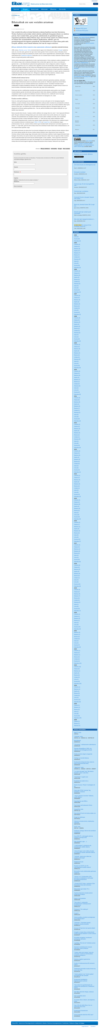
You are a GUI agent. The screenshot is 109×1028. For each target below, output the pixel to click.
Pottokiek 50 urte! (78, 861)
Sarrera (16, 9)
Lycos (25, 50)
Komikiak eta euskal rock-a (81, 781)
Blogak (25, 9)
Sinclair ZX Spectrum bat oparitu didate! (84, 928)
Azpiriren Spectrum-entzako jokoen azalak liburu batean (83, 893)
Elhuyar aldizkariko (17, 47)
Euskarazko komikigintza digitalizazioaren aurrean (80, 980)
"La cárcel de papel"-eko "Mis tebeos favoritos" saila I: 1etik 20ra (84, 772)
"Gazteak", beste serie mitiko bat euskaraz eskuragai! (82, 857)
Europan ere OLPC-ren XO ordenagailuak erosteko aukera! (82, 866)
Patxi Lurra (77, 62)
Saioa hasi (94, 0)
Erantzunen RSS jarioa (82, 30)
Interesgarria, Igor (78, 178)
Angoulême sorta (78, 809)
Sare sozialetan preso (80, 995)
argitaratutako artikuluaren (44, 47)
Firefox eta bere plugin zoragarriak (83, 754)
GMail (35, 122)
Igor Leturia (89, 140)
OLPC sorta (77, 826)
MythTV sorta (77, 732)
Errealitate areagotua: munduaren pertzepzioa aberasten (83, 938)
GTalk (39, 122)
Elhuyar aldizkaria (45, 148)
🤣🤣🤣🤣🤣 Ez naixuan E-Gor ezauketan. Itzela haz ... (82, 225)
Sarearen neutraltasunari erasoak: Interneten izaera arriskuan (83, 947)
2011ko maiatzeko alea (29, 47)
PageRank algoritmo (26, 55)
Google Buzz (46, 122)
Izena (15, 162)
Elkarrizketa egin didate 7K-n (81, 889)
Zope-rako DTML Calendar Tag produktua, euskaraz (82, 791)
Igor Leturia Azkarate (84, 37)
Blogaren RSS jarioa (81, 28)
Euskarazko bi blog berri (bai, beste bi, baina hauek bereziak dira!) (84, 762)
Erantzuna (16, 172)
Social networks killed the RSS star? (83, 1014)
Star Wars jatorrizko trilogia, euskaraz (84, 991)
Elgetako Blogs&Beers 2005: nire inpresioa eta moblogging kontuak (83, 749)
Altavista (21, 50)
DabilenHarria (84, 62)
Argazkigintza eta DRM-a (80, 801)
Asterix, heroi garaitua (80, 898)
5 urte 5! (76, 913)
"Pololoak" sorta (78, 736)
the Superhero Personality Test (82, 76)
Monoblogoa (77, 740)
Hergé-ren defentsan (79, 817)
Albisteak (44, 9)
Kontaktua (93, 1026)
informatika (54, 148)
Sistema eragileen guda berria (82, 959)
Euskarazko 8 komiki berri (81, 1010)
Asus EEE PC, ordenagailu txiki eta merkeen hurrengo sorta (83, 836)
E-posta (16, 167)
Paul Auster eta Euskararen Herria (83, 805)
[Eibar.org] (21, 4)
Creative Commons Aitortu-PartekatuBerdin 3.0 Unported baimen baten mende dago (84, 145)
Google (60, 50)
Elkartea (53, 9)
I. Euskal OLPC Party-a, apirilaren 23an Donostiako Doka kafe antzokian (84, 884)
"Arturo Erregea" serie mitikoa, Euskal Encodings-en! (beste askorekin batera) (84, 851)
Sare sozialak (66, 148)
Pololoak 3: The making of (81, 909)
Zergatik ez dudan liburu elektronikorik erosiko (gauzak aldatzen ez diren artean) (85, 932)
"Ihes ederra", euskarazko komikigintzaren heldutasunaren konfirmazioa (82, 904)
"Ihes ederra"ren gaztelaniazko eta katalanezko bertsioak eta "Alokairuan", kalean (84, 986)
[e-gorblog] (81, 21)
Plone (76, 1023)
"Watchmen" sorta (78, 767)
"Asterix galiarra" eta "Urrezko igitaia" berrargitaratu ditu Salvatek (84, 974)
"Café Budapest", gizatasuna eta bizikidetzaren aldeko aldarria (82, 846)
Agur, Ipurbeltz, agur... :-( (80, 841)
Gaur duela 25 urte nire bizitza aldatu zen (85, 813)
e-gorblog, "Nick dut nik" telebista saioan (84, 943)
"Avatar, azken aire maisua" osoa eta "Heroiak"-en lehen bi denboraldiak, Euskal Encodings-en (83, 954)
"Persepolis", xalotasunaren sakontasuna (85, 744)
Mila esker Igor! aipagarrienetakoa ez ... (84, 219)
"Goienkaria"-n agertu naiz (81, 777)
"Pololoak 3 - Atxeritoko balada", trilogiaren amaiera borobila (82, 923)
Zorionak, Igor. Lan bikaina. (81, 191)
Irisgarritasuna (85, 1026)
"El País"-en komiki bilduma (81, 758)
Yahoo (29, 50)
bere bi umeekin (90, 43)
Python (82, 1023)
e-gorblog (16, 15)
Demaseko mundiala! (79, 172)
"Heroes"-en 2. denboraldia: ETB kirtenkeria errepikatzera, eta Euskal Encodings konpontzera (83, 878)
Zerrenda (62, 9)
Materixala (34, 9)
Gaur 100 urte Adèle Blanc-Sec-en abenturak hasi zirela (83, 1006)
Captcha (16, 178)
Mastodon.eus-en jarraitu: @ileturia (83, 154)
